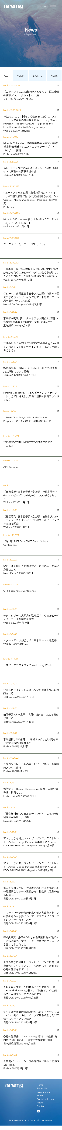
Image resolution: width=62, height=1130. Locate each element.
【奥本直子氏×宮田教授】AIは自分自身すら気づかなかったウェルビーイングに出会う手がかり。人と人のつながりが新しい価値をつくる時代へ (31, 272)
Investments (43, 1092)
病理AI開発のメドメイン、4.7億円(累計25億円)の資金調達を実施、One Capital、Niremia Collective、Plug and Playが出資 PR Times (31, 199)
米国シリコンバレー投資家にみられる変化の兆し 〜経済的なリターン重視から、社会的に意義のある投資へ (31, 891)
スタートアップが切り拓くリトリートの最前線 (30, 640)
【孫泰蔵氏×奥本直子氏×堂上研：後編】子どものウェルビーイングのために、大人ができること (30, 495)
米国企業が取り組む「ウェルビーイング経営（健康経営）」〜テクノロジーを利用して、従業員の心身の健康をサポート (31, 966)
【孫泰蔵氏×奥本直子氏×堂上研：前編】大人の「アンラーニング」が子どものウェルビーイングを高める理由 (31, 520)
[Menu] (53, 6)
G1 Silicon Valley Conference (19, 590)
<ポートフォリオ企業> (16, 192)
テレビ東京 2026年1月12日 (18, 98)
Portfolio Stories (45, 1099)
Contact (41, 1106)
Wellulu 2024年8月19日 (17, 280)
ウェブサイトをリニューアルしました (25, 244)
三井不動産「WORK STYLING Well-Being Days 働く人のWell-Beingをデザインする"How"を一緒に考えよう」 (31, 347)
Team (40, 1095)
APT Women (10, 466)
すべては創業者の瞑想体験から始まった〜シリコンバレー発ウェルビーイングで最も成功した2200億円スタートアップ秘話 (31, 1015)
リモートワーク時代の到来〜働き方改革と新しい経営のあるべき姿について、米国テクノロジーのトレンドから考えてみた (31, 916)
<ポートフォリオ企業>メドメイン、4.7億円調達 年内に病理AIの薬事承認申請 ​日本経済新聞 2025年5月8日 (32, 171)
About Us (42, 1088)
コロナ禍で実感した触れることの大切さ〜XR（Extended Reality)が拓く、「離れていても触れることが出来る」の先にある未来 (31, 990)
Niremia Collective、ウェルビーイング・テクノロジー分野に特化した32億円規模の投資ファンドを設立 (31, 396)
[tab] (6, 75)
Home (40, 1084)
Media (6, 1055)
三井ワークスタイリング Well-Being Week (27, 665)
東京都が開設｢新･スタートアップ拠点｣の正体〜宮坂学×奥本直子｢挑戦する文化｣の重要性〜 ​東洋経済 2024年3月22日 (30, 322)
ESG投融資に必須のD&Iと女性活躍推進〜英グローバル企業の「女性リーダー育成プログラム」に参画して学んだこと (31, 941)
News (40, 1102)
